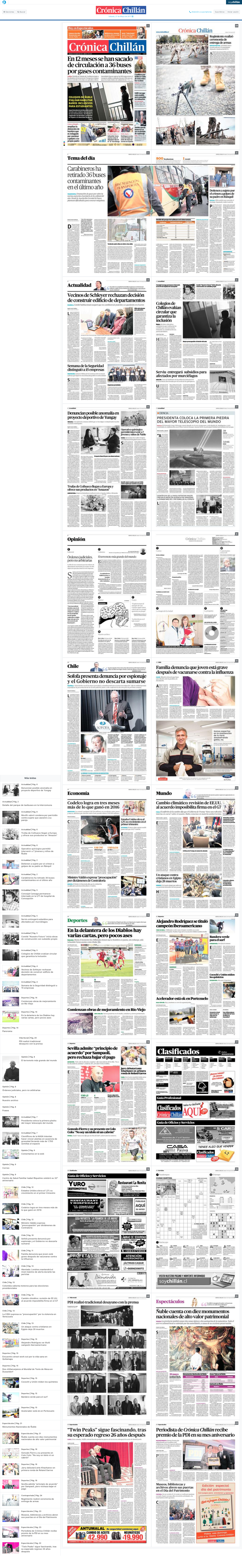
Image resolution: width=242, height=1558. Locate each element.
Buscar (22, 12)
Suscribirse (219, 12)
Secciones (9, 12)
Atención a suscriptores (201, 12)
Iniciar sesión (233, 12)
